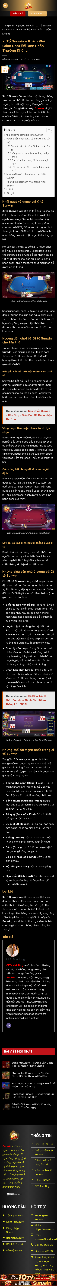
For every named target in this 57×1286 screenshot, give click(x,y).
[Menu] (5, 5)
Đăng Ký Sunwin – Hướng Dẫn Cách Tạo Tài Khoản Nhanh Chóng (32, 1064)
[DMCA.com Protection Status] (14, 1193)
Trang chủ (8, 25)
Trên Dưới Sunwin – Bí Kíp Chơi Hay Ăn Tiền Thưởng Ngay (31, 1106)
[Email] (8, 1025)
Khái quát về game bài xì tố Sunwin (24, 134)
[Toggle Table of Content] (47, 130)
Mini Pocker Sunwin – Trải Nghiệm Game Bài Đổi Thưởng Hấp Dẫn (30, 1075)
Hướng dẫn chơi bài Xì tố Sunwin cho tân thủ (28, 140)
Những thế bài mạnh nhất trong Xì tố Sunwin (26, 183)
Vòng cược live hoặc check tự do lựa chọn (31, 155)
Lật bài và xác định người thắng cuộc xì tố (31, 169)
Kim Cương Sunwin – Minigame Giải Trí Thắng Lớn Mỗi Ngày (33, 1085)
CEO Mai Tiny (34, 59)
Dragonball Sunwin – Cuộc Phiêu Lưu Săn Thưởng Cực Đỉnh (33, 1095)
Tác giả (10, 193)
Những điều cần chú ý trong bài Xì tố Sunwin (26, 176)
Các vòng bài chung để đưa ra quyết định (30, 162)
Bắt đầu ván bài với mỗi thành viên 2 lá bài (31, 148)
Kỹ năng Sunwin (25, 25)
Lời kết (10, 189)
